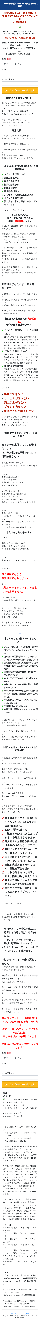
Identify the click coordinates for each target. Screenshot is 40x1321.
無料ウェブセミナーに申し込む (20, 90)
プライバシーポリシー (17, 1313)
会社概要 (26, 1313)
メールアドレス (8, 79)
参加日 (6, 59)
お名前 (4, 69)
